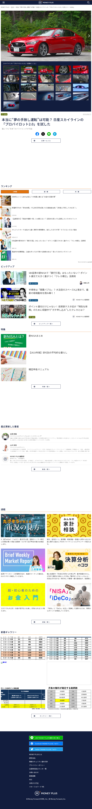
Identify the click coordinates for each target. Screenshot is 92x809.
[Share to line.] (49, 134)
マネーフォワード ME (36, 787)
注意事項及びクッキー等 (37, 769)
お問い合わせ (34, 772)
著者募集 (32, 776)
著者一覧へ (46, 469)
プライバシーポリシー (37, 765)
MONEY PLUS (5, 7)
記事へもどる (46, 141)
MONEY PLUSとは (35, 754)
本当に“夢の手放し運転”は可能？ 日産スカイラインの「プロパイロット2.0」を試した (42, 7)
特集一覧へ (46, 387)
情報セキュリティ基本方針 (38, 761)
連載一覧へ (46, 622)
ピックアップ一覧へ (46, 324)
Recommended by (82, 262)
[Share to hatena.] (55, 134)
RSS (30, 779)
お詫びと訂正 (34, 783)
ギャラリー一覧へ (46, 716)
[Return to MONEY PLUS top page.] (46, 2)
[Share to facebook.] (37, 134)
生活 (12, 7)
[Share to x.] (43, 134)
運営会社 (32, 758)
